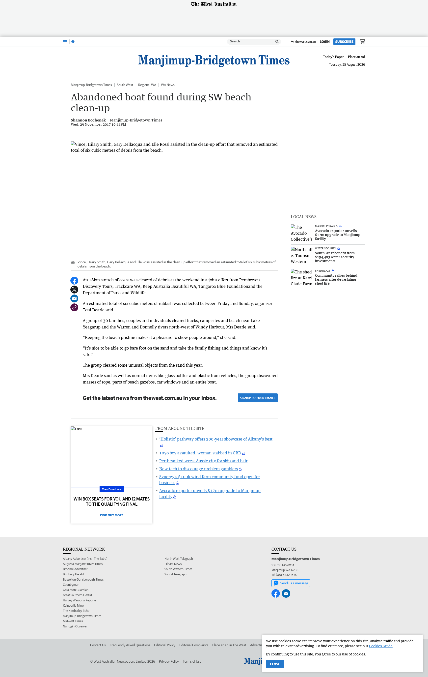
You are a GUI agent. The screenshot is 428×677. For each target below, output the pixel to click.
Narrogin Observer (75, 626)
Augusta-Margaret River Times (83, 564)
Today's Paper (333, 57)
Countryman (71, 585)
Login (325, 42)
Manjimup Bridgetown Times (82, 616)
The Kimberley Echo (76, 611)
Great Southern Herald (77, 595)
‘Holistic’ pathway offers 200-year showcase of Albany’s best (215, 439)
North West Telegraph (178, 558)
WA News (168, 85)
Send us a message (294, 583)
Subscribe (344, 42)
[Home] (73, 42)
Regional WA (147, 85)
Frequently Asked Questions (130, 645)
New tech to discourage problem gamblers (198, 468)
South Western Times (178, 569)
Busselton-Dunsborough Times (83, 579)
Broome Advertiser (75, 569)
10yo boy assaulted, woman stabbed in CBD (200, 452)
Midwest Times (73, 621)
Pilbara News (173, 564)
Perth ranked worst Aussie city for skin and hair (203, 460)
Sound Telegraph (175, 574)
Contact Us (98, 645)
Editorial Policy (164, 645)
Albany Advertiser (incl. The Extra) (85, 558)
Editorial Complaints (193, 645)
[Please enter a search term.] (277, 41)
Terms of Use (192, 661)
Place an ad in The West (229, 645)
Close (275, 664)
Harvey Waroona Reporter (80, 600)
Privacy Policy (169, 661)
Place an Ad (356, 57)
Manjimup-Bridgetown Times (91, 85)
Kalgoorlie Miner (73, 605)
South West (125, 85)
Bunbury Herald (73, 574)
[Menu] (65, 41)
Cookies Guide (381, 646)
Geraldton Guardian (75, 590)
